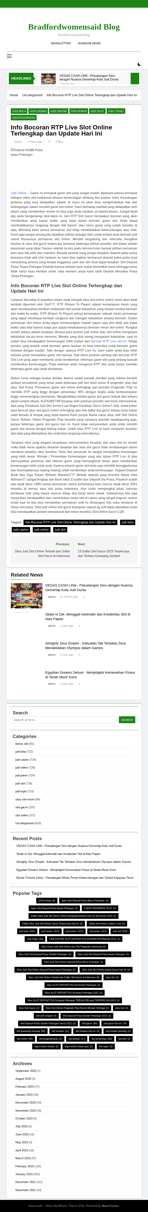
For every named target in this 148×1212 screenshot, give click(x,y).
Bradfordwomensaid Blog (74, 26)
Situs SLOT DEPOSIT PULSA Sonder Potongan (73, 985)
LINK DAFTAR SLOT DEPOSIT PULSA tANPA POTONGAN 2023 (84, 939)
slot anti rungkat (46, 1015)
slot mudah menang (118, 1031)
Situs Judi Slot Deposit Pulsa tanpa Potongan (103, 954)
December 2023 (25, 1102)
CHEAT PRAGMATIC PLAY (100, 908)
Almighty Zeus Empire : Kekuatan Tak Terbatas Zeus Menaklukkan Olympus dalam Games (73, 861)
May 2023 (21, 1142)
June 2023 (22, 1134)
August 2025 (23, 1078)
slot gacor (21, 807)
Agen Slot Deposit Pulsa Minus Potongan (84, 900)
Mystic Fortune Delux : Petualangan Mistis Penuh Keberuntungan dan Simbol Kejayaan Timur (75, 877)
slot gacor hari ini (115, 1023)
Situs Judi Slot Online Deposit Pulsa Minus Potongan (73, 962)
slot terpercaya (101, 1038)
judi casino (38, 111)
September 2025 (25, 1070)
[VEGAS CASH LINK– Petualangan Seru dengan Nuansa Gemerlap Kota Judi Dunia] (48, 81)
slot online (21, 815)
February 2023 (24, 1166)
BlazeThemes (110, 1205)
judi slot (97, 111)
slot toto (124, 1038)
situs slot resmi (24, 799)
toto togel (106, 1046)
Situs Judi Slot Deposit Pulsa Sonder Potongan (44, 954)
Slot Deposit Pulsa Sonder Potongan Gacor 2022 (48, 1023)
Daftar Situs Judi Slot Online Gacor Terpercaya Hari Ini (52, 923)
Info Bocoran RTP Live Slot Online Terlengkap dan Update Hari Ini (70, 522)
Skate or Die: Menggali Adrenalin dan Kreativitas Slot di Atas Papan (58, 853)
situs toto (121, 1008)
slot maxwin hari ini (87, 1031)
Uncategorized (23, 117)
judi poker (79, 111)
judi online (58, 111)
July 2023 (21, 1126)
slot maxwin (60, 1031)
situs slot (112, 977)
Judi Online (19, 193)
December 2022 (25, 1182)
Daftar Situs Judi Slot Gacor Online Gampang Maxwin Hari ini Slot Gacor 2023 (73, 916)
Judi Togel (35, 939)
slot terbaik (76, 1038)
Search (127, 720)
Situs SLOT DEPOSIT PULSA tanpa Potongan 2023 (73, 992)
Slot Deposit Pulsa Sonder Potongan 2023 (87, 1015)
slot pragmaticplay (50, 1038)
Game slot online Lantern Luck (107, 923)
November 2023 (25, 1110)
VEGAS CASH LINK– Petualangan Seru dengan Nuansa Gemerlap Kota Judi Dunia (89, 77)
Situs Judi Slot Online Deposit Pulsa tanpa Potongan (46, 969)
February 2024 (24, 1086)
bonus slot (21, 743)
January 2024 (24, 1094)
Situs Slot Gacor (29, 1008)
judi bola (19, 111)
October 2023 (24, 1118)
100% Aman (47, 900)
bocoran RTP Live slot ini (109, 341)
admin (18, 141)
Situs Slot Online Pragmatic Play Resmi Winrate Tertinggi (77, 1008)
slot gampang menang (31, 1031)
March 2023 (22, 1158)
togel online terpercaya (79, 1046)
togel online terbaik (46, 1046)
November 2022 (25, 1190)
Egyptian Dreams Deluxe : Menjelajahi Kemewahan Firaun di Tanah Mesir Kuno (66, 869)
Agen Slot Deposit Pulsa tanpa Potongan (54, 908)
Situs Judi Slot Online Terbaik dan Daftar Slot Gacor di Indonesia (63, 977)
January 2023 (24, 1174)
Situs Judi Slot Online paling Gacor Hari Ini (106, 969)
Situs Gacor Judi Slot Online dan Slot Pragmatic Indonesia (73, 946)
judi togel (116, 111)
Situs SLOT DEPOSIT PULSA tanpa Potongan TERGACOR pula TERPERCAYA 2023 (73, 1000)
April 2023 (21, 1150)
